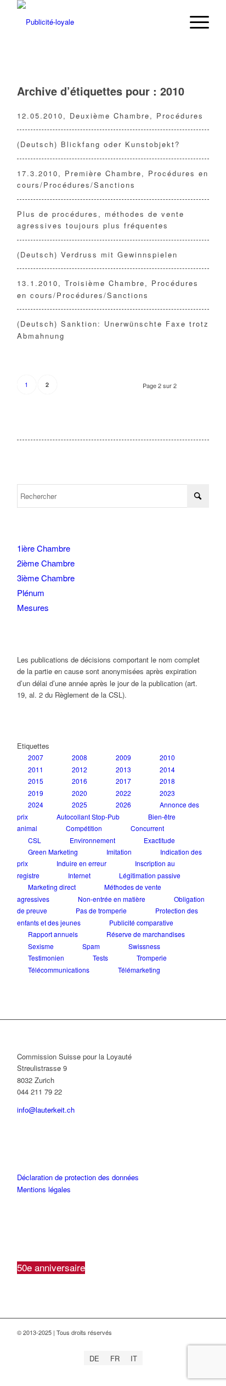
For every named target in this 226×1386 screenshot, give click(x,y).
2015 (35, 780)
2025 (79, 804)
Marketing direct (52, 886)
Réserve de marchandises (145, 934)
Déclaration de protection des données (78, 1177)
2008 (79, 757)
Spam (91, 946)
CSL (34, 840)
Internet (79, 875)
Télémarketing (139, 969)
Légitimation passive (149, 875)
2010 (167, 757)
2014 (167, 769)
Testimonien (46, 957)
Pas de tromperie (101, 910)
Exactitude (159, 840)
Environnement (92, 840)
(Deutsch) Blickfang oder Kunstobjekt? (98, 144)
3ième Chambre (46, 577)
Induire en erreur (81, 863)
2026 (123, 804)
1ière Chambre (43, 548)
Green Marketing (53, 851)
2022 (123, 793)
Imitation (119, 851)
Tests (100, 957)
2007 (35, 757)
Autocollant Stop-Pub (88, 816)
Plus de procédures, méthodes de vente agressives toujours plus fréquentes (100, 220)
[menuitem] (194, 22)
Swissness (144, 946)
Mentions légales (44, 1189)
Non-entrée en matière (111, 899)
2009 (123, 757)
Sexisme (41, 946)
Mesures (33, 607)
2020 (79, 793)
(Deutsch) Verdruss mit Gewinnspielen (97, 254)
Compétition (84, 828)
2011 (35, 769)
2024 (35, 804)
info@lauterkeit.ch (46, 1109)
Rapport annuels (53, 934)
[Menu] (194, 22)
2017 (123, 780)
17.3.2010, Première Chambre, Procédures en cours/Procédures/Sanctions (112, 179)
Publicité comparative (141, 922)
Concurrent (147, 828)
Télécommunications (58, 969)
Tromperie (152, 957)
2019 (35, 793)
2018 (167, 780)
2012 (79, 769)
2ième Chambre (46, 563)
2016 (79, 780)
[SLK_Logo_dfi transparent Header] (94, 22)
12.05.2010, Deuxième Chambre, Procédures (110, 115)
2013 (123, 769)
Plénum (30, 592)
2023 (167, 793)
